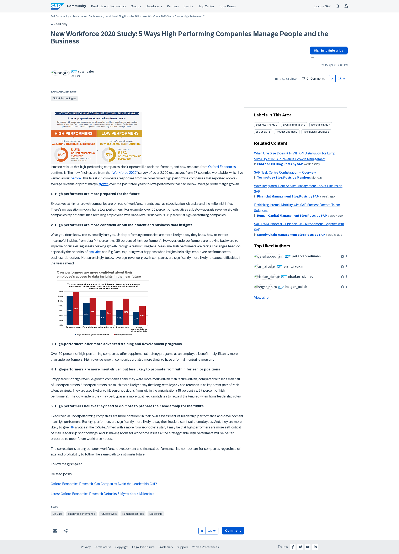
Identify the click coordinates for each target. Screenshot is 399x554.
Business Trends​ (265, 124)
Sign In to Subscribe (328, 50)
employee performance (81, 513)
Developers (154, 6)
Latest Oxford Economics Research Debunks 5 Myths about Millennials (102, 494)
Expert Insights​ (319, 124)
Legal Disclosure (143, 547)
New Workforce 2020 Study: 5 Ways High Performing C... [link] (174, 16)
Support (182, 547)
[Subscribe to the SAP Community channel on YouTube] (307, 547)
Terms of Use (103, 547)
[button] (332, 78)
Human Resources (133, 513)
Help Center (206, 6)
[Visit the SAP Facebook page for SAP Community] (292, 547)
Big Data (57, 513)
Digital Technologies (64, 98)
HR (72, 427)
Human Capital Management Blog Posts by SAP (292, 215)
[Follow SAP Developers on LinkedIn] (315, 547)
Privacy (86, 547)
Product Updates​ (286, 131)
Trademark (165, 547)
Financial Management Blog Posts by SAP (288, 196)
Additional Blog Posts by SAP (122, 16)
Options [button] (312, 58)
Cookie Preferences (205, 547)
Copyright (121, 547)
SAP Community (60, 16)
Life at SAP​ (262, 131)
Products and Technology (108, 6)
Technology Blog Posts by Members (284, 177)
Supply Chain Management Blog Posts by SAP (291, 234)
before (76, 178)
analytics (95, 252)
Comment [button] (233, 530)
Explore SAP (322, 6)
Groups (136, 6)
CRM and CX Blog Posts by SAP (280, 164)
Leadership (155, 513)
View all (259, 297)
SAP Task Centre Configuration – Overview (285, 172)
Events (188, 6)
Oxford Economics (222, 167)
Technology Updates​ (315, 131)
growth (103, 184)
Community (76, 6)
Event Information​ (293, 124)
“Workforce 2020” (124, 172)
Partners (173, 6)
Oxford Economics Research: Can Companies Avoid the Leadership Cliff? (104, 484)
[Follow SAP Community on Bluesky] (300, 547)
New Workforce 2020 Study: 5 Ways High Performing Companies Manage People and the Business (189, 37)
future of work (109, 513)
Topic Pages (227, 6)
